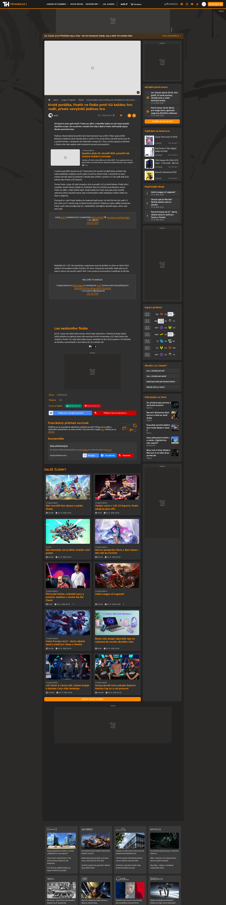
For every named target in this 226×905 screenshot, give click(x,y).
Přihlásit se (215, 4)
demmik (51, 692)
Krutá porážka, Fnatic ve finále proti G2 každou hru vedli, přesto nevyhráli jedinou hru (111, 100)
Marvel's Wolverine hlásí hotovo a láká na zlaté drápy (158, 415)
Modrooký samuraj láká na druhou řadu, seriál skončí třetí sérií (94, 859)
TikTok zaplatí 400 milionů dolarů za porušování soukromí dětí (129, 859)
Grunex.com (151, 445)
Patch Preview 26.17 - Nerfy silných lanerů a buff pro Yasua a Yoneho (65, 643)
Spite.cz (150, 408)
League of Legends (68, 100)
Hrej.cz (149, 433)
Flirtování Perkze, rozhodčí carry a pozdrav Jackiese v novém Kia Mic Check (65, 597)
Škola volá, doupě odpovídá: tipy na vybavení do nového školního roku (115, 640)
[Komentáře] (121, 115)
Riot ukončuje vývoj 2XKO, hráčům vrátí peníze (68, 551)
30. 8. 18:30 (147, 314)
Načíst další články (92, 699)
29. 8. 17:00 (147, 341)
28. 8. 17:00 (147, 355)
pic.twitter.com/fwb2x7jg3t (118, 217)
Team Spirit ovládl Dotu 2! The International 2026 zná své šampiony (59, 860)
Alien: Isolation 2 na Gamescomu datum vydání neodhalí (163, 859)
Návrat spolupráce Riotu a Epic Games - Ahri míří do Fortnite (117, 551)
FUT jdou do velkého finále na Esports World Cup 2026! (58, 869)
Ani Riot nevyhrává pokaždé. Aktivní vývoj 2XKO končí (95, 866)
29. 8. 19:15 (147, 335)
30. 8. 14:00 (147, 328)
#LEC (63, 217)
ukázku (51, 432)
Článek (81, 100)
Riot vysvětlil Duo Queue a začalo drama (64, 507)
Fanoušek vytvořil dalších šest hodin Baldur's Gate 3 (158, 428)
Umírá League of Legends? (109, 594)
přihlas (85, 450)
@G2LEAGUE (97, 217)
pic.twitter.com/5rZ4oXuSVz (99, 288)
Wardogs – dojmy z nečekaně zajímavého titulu (161, 866)
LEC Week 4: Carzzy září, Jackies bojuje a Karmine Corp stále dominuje (67, 687)
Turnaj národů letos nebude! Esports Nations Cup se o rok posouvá (115, 687)
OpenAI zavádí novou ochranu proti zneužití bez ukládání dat (130, 852)
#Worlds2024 (80, 288)
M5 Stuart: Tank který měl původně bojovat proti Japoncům (61, 901)
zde (102, 429)
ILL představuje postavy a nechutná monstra (159, 403)
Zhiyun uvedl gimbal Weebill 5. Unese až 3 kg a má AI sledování (163, 901)
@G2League (78, 285)
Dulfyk (51, 513)
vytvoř (109, 450)
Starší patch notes (162, 121)
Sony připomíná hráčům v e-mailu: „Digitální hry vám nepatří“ (158, 440)
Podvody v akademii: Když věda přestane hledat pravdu (128, 866)
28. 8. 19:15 (147, 348)
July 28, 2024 (93, 222)
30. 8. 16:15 (147, 321)
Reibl (56, 115)
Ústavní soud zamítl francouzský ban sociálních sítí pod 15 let (129, 901)
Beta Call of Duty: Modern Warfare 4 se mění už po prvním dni (158, 453)
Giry (86, 165)
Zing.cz (149, 420)
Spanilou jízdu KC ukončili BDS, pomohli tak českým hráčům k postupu (105, 155)
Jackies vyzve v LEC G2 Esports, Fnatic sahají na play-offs (116, 507)
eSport (56, 100)
